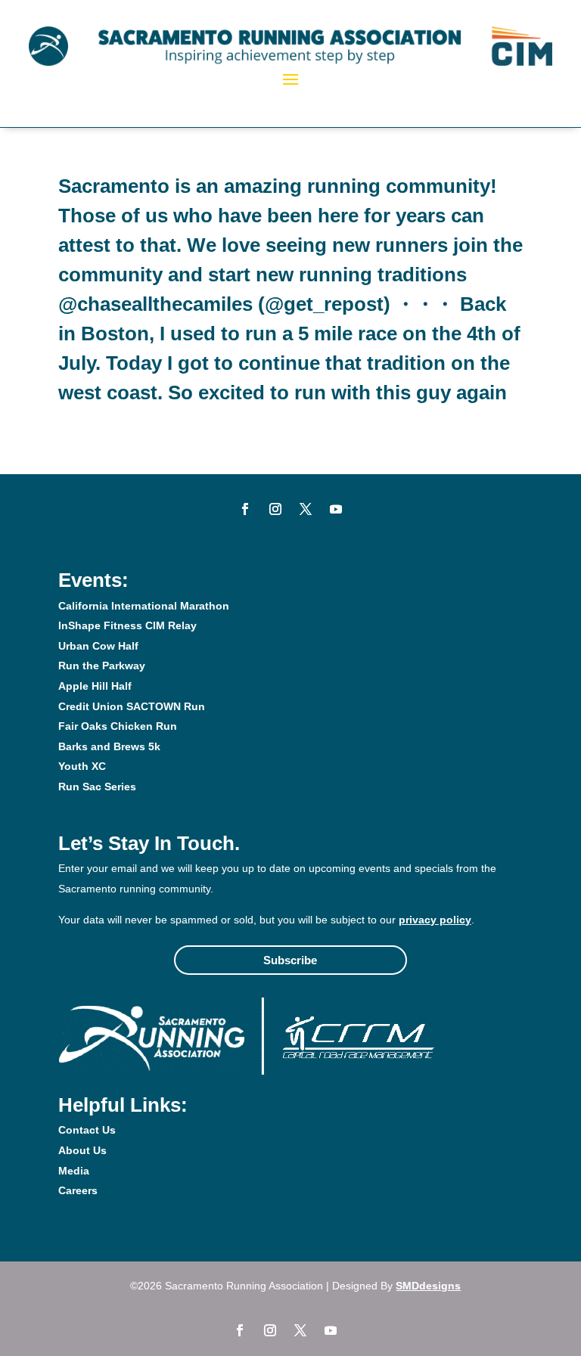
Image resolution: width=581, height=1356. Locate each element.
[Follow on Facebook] (245, 509)
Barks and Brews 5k (109, 746)
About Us (82, 1150)
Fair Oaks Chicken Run (117, 726)
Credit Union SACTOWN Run (131, 706)
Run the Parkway (101, 665)
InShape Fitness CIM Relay (127, 625)
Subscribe (290, 960)
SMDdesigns (428, 1286)
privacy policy (435, 920)
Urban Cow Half (98, 646)
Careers (78, 1190)
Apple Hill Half (95, 686)
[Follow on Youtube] (336, 509)
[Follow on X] (306, 509)
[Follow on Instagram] (275, 509)
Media (73, 1171)
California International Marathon (143, 606)
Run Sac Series (97, 786)
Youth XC (82, 766)
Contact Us (87, 1130)
